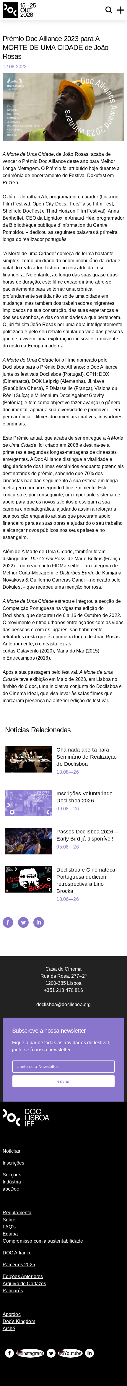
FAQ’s (9, 1226)
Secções (12, 1174)
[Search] (109, 10)
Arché (9, 1328)
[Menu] (120, 10)
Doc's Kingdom (19, 1321)
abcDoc (11, 1188)
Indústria (12, 1181)
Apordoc (12, 1314)
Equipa (10, 1233)
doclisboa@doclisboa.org (63, 1004)
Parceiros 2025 (19, 1264)
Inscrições (14, 1162)
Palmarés (13, 1290)
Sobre (9, 1219)
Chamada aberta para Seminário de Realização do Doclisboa (86, 757)
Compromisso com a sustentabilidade (43, 1240)
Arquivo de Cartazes (24, 1283)
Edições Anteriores (23, 1276)
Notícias (11, 1151)
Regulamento (17, 1212)
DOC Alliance (17, 1252)
